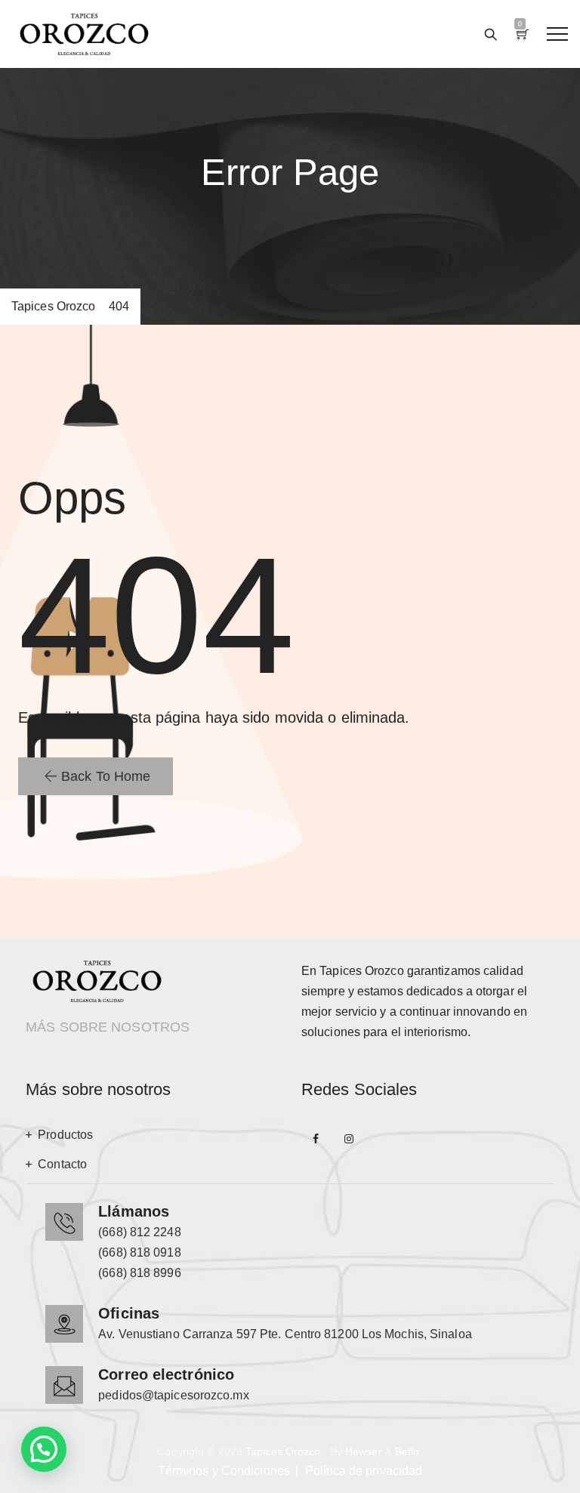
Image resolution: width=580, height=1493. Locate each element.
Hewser (363, 1451)
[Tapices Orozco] (84, 34)
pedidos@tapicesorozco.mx (173, 1395)
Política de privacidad (363, 1470)
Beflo (407, 1451)
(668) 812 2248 (139, 1232)
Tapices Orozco (282, 1451)
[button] (95, 776)
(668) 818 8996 (139, 1272)
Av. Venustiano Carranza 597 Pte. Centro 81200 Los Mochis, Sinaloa (285, 1334)
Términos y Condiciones (224, 1470)
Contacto (62, 1164)
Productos (65, 1134)
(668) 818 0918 (139, 1252)
